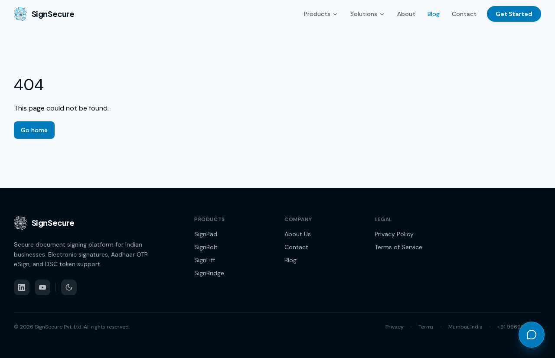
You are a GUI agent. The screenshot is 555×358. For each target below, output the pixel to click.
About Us (297, 234)
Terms (426, 326)
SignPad (205, 234)
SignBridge (209, 273)
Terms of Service (398, 247)
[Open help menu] (532, 335)
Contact (464, 14)
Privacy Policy (394, 234)
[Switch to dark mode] (69, 287)
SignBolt (206, 247)
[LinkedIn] (21, 287)
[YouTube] (42, 287)
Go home (34, 130)
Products (317, 14)
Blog (434, 14)
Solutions (363, 14)
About (406, 14)
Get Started (514, 14)
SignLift (204, 260)
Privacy (394, 326)
